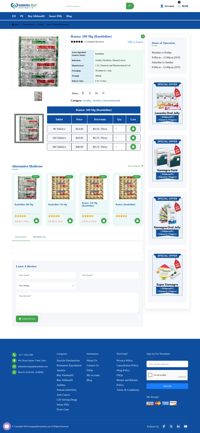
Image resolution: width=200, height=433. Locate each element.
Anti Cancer (63, 394)
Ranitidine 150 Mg (57, 204)
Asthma (61, 384)
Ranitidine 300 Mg (24, 204)
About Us (92, 360)
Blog (69, 16)
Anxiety (61, 370)
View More (134, 165)
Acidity (41, 25)
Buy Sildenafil (36, 16)
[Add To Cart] (36, 220)
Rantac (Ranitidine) (126, 204)
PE (22, 16)
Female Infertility (66, 389)
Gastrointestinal (29, 25)
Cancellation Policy (127, 365)
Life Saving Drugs (67, 399)
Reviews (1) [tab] (39, 236)
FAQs (90, 370)
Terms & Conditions (128, 389)
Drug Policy (123, 370)
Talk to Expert (135, 42)
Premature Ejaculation (69, 365)
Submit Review (28, 319)
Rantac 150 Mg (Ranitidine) (89, 204)
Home (16, 25)
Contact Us (93, 365)
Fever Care (63, 409)
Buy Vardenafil (65, 375)
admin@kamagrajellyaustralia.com (33, 366)
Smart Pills (55, 16)
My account (93, 375)
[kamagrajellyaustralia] (23, 6)
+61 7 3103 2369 (25, 355)
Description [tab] (21, 236)
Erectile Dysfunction (68, 360)
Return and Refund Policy (127, 382)
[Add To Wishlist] (143, 36)
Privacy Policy (125, 360)
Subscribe (167, 386)
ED (14, 16)
